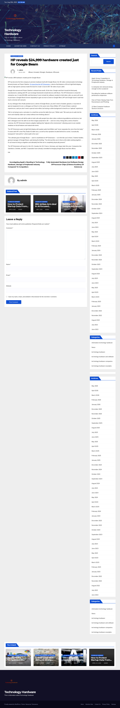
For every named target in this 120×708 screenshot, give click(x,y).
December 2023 (97, 255)
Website (8, 286)
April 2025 (95, 181)
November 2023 (97, 260)
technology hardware (17, 56)
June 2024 (95, 227)
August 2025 (96, 162)
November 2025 (97, 148)
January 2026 (96, 139)
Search (94, 55)
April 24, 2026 (96, 663)
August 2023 (96, 273)
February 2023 (96, 301)
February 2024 (96, 246)
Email (8, 275)
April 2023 (95, 292)
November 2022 (97, 315)
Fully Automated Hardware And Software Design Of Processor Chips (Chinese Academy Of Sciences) (65, 164)
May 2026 (95, 120)
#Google (42, 72)
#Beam (30, 72)
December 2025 (97, 143)
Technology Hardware (20, 692)
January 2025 (96, 194)
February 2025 (96, 190)
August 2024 (96, 218)
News (93, 347)
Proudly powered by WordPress (12, 704)
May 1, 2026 (68, 663)
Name (8, 264)
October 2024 (96, 208)
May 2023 (95, 287)
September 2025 (97, 157)
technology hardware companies (102, 361)
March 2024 (95, 241)
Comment (9, 228)
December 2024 (97, 199)
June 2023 (95, 283)
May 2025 (95, 176)
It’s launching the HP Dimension (40, 84)
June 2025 (95, 171)
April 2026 (95, 125)
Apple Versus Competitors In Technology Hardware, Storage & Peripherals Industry (102, 80)
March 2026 (95, 129)
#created (36, 72)
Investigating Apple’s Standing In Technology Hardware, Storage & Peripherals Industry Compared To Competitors (26, 164)
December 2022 (97, 311)
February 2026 (96, 134)
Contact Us (35, 46)
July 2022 (95, 325)
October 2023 (96, 264)
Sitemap (62, 46)
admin (21, 70)
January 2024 (96, 250)
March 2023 (95, 297)
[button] (111, 46)
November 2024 (97, 204)
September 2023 (97, 269)
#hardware (49, 72)
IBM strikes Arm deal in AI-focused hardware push (45, 206)
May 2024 (95, 232)
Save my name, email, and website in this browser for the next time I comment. (32, 296)
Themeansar (35, 704)
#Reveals (56, 72)
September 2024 (97, 213)
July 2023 (95, 278)
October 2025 (96, 153)
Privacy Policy (49, 46)
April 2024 (95, 236)
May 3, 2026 (12, 663)
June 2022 (95, 329)
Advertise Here (20, 46)
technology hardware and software (103, 356)
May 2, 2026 (40, 663)
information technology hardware (102, 342)
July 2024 (95, 222)
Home (8, 46)
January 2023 (96, 306)
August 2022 (96, 320)
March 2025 (95, 185)
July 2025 (95, 167)
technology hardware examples (102, 366)
